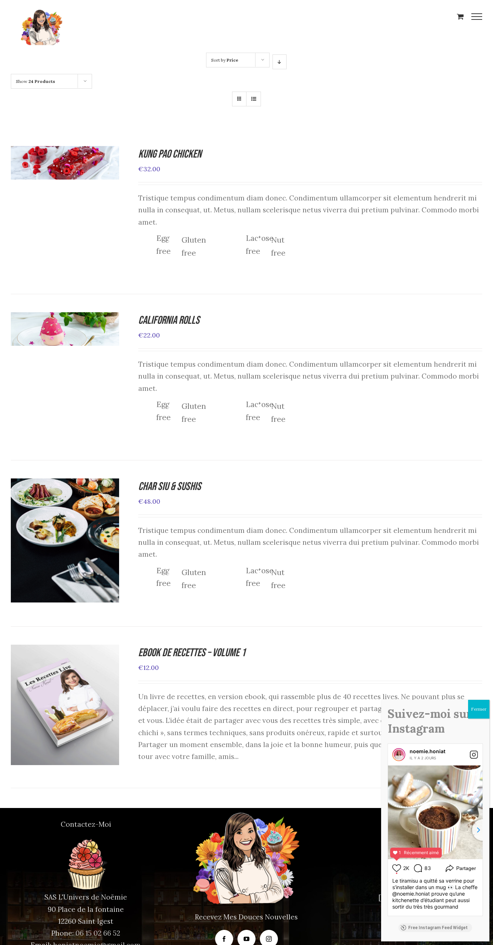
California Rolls (169, 320)
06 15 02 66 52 (97, 933)
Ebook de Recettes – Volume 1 (191, 652)
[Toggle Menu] (477, 16)
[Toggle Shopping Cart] (460, 16)
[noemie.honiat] (399, 755)
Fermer (479, 709)
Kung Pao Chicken (169, 154)
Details (89, 165)
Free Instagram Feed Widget (438, 927)
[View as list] (254, 99)
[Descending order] (279, 61)
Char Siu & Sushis (169, 486)
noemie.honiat (427, 751)
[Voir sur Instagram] (474, 754)
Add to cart (47, 165)
